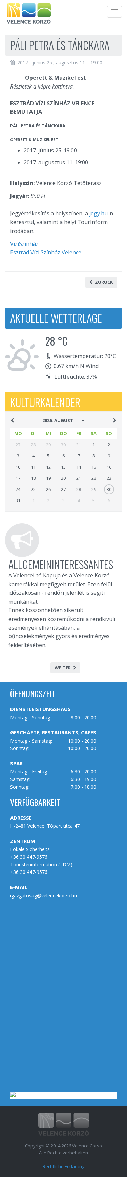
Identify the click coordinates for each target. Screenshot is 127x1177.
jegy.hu (98, 213)
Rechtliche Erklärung (63, 1166)
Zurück (104, 282)
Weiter (63, 668)
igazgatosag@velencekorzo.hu (43, 895)
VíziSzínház (24, 244)
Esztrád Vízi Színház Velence (45, 252)
